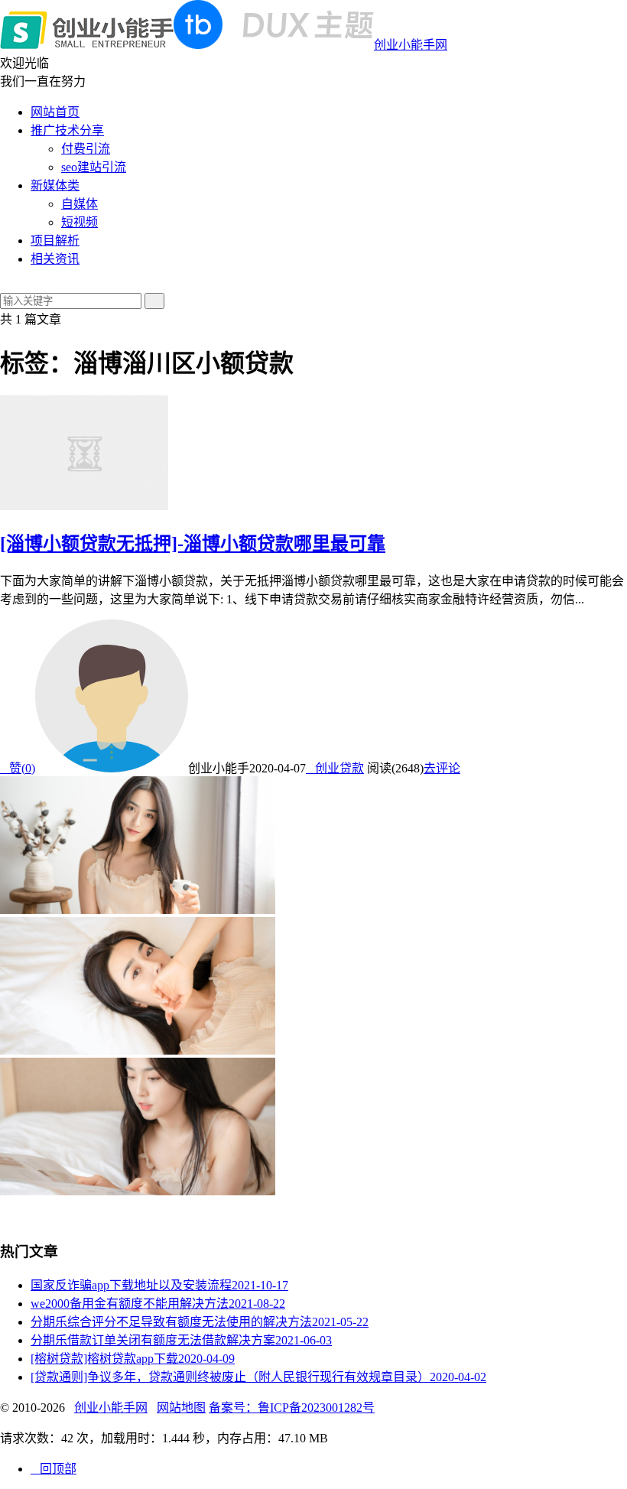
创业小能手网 (410, 44)
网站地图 (181, 1407)
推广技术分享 (67, 130)
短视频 (79, 222)
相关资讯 (55, 258)
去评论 (442, 768)
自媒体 (79, 203)
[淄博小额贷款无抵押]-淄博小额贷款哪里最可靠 (192, 544)
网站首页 (55, 112)
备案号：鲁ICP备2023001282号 (292, 1407)
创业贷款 (335, 768)
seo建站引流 (93, 167)
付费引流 (85, 148)
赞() (17, 768)
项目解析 (55, 240)
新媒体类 (55, 185)
